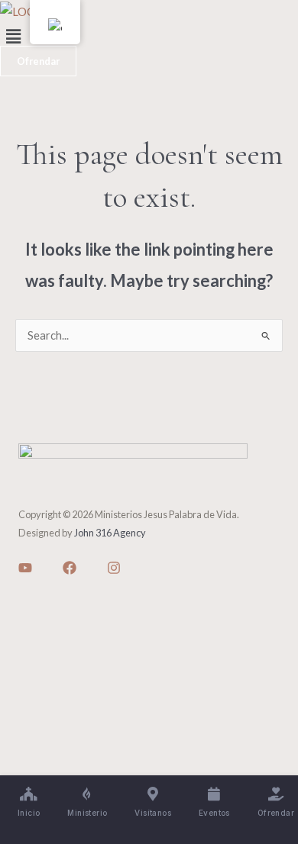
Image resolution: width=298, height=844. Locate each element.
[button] (149, 36)
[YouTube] (25, 568)
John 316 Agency (110, 533)
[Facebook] (69, 568)
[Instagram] (114, 568)
